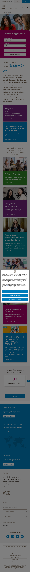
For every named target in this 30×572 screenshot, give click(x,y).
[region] (15, 286)
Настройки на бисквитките (15, 299)
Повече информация (10, 287)
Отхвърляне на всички (15, 295)
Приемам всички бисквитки (15, 291)
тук (7, 285)
